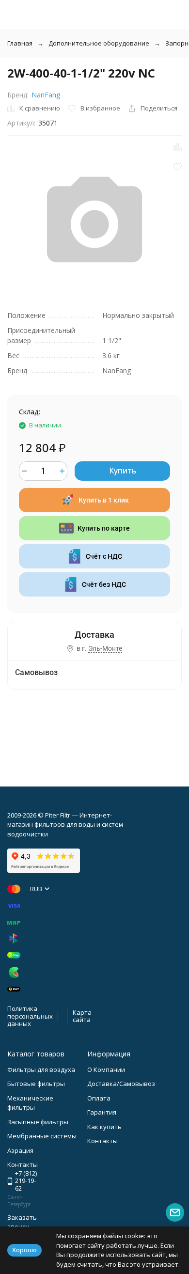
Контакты (102, 1140)
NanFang (46, 94)
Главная (19, 43)
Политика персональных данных (30, 1016)
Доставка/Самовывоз (121, 1083)
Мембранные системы (42, 1136)
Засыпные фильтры (37, 1121)
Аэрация (20, 1150)
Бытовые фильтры (36, 1083)
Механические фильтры (30, 1103)
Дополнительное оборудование (98, 43)
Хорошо (24, 1249)
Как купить (104, 1126)
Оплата (98, 1098)
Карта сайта (82, 1016)
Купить (122, 470)
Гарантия (101, 1112)
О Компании (106, 1069)
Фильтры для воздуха (41, 1069)
